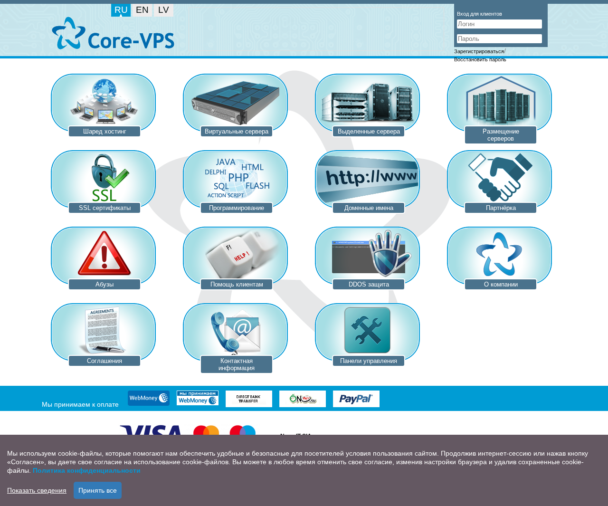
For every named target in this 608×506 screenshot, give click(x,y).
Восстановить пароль (480, 59)
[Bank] (249, 400)
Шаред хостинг (104, 131)
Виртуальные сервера (236, 131)
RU (121, 10)
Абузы (104, 284)
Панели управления (368, 360)
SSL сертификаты (105, 207)
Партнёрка (501, 207)
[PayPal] (356, 400)
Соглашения (104, 360)
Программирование (236, 207)
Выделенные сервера (369, 131)
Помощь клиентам (236, 284)
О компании (501, 284)
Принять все (97, 490)
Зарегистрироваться (479, 51)
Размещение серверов (501, 135)
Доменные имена (368, 207)
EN (142, 10)
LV (163, 10)
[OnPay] (302, 400)
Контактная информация (236, 364)
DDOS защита (369, 284)
